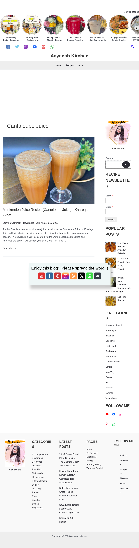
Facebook (124, 462)
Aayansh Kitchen (69, 55)
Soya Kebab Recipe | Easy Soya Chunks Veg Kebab (69, 509)
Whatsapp (124, 490)
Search (109, 158)
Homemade (111, 356)
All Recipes (92, 453)
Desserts (110, 341)
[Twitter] (17, 46)
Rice (107, 382)
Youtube (123, 455)
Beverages (28, 223)
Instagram (123, 471)
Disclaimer (91, 457)
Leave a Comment (12, 223)
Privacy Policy (93, 464)
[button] (132, 46)
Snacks (109, 387)
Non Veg (109, 372)
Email (109, 207)
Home (58, 65)
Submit (111, 219)
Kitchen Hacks (112, 361)
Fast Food (110, 346)
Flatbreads (110, 351)
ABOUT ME (15, 469)
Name (109, 196)
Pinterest (124, 478)
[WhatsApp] (52, 46)
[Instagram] (25, 46)
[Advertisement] (69, 90)
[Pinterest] (43, 46)
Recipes (69, 65)
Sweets (109, 393)
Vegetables (111, 398)
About (81, 65)
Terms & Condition (95, 468)
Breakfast (110, 335)
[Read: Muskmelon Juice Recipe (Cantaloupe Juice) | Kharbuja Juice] (48, 170)
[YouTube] (34, 46)
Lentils (108, 367)
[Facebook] (8, 46)
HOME (89, 460)
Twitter (123, 483)
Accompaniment (113, 325)
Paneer (109, 377)
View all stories (131, 12)
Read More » (9, 248)
